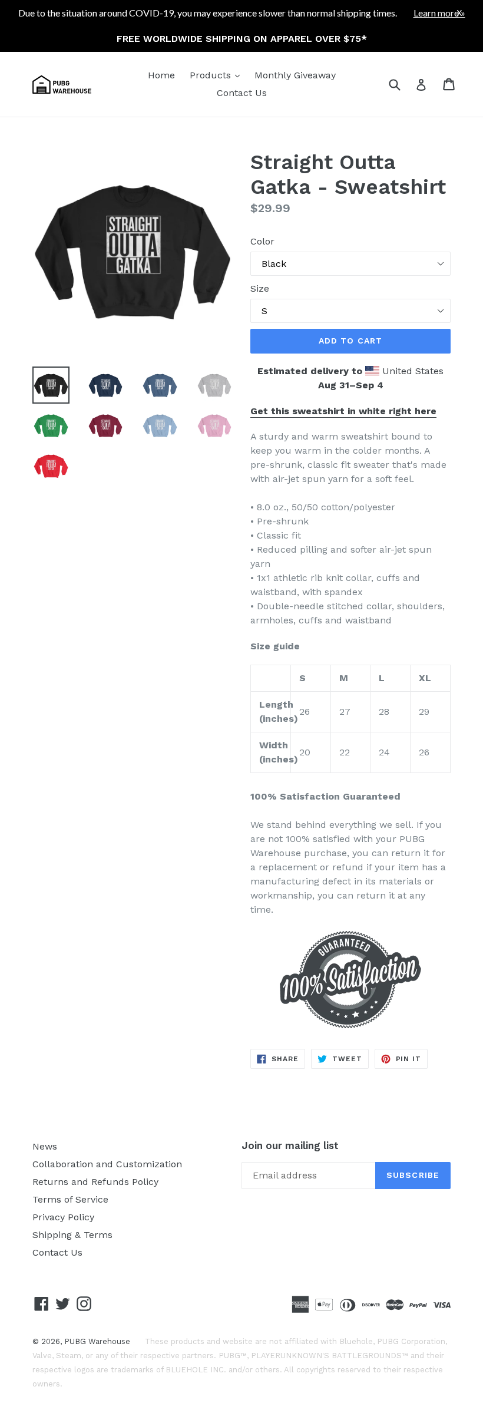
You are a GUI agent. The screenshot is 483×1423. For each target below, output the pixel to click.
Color (262, 241)
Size (259, 288)
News (44, 1146)
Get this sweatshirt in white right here (343, 411)
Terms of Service (70, 1199)
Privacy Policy (63, 1217)
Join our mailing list (290, 1145)
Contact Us (242, 92)
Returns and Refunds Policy (95, 1181)
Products (218, 75)
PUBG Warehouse (97, 1341)
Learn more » (439, 12)
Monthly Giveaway (295, 75)
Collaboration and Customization (107, 1164)
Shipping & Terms (72, 1234)
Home (161, 75)
